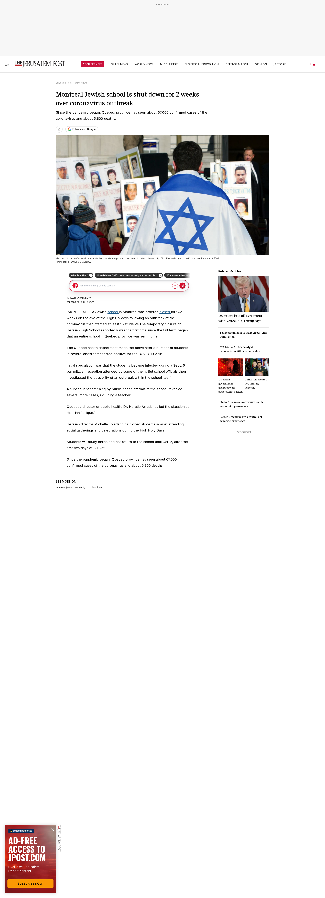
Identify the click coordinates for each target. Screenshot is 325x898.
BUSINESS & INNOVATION (202, 64)
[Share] (59, 129)
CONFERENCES (92, 64)
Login (313, 64)
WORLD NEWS (144, 64)
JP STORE (280, 64)
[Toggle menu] (7, 64)
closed (165, 312)
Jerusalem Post (63, 82)
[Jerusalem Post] (37, 64)
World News (81, 82)
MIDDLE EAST (169, 64)
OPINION (261, 64)
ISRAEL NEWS (119, 64)
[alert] (30, 859)
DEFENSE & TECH (236, 64)
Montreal (97, 487)
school (113, 312)
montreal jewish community (71, 487)
